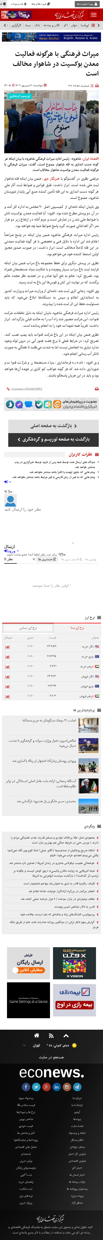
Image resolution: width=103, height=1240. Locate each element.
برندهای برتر (26, 1195)
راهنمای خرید (26, 1181)
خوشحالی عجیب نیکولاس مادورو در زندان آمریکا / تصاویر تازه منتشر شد (52, 863)
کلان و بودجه (52, 25)
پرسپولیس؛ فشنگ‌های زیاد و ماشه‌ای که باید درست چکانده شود (58, 914)
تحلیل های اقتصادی (26, 1147)
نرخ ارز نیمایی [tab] (28, 628)
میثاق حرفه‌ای (77, 1147)
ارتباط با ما (77, 1105)
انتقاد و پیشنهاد (77, 1133)
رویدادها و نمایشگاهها (26, 1140)
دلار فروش (87, 676)
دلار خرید (88, 646)
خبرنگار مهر (51, 178)
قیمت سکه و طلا (26, 1105)
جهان (74, 25)
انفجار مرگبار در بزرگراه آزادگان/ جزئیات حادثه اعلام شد (62, 891)
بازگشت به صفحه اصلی (51, 426)
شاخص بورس (26, 1119)
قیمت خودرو (26, 1126)
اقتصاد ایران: (90, 159)
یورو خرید (87, 656)
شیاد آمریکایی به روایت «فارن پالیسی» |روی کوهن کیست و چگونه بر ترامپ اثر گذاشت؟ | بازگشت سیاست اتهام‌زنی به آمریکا (55, 873)
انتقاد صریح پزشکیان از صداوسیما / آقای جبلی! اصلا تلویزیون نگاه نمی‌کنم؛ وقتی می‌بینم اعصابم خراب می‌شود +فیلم (53, 853)
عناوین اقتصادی (77, 1161)
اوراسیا (85, 25)
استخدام (26, 1154)
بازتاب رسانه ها (77, 1181)
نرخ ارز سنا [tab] (77, 628)
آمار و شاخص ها (25, 1133)
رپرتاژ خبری (26, 1202)
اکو (66, 25)
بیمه (28, 25)
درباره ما (77, 1098)
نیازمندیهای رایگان (26, 1167)
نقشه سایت (77, 1126)
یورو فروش (87, 686)
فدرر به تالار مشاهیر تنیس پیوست (75, 906)
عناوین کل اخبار (77, 1154)
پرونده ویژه (77, 1195)
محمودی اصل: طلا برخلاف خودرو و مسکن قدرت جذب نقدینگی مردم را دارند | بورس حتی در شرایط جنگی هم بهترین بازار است (54, 840)
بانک (37, 25)
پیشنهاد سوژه (26, 1098)
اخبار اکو (77, 1167)
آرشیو (77, 1112)
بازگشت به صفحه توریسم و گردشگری (56, 439)
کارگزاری (16, 25)
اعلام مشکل (77, 1140)
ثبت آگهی (26, 1174)
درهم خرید (87, 666)
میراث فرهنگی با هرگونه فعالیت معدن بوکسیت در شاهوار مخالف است (56, 64)
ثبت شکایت (26, 1188)
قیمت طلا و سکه (39, 4)
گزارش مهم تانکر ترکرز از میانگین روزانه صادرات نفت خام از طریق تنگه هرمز (54, 925)
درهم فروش (87, 696)
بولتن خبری (26, 1161)
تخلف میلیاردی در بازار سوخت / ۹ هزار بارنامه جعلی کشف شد (58, 899)
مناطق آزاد (77, 1202)
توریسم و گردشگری (20, 96)
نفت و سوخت (17, 4)
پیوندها (77, 1119)
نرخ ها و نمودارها (25, 1112)
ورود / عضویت (87, 4)
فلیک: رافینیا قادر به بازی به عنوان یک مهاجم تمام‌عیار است (60, 883)
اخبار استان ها (77, 1174)
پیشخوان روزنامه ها (77, 1188)
